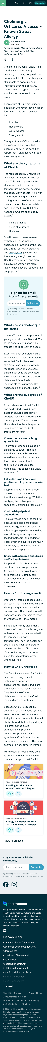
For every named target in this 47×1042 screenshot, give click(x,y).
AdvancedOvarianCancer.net (19, 946)
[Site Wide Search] (17, 3)
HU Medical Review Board (29, 48)
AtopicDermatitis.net (14, 963)
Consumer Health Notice (14, 996)
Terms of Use (12, 314)
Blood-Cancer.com (13, 981)
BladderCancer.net (13, 976)
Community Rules (11, 1004)
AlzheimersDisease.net (16, 955)
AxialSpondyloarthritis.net (17, 972)
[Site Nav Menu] (11, 3)
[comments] (18, 794)
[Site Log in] (30, 3)
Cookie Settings (32, 1000)
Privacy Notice (29, 311)
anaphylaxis (15, 252)
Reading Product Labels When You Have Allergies (20, 787)
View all (9, 986)
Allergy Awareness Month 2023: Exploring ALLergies (21, 823)
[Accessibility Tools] (24, 3)
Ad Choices (27, 1004)
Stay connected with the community (18, 859)
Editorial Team (19, 41)
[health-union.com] (15, 904)
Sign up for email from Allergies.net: (23, 294)
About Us (7, 993)
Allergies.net (10, 951)
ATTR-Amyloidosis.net (15, 968)
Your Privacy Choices (13, 1000)
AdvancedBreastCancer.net (18, 942)
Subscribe (40, 3)
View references (14, 840)
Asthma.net (9, 959)
